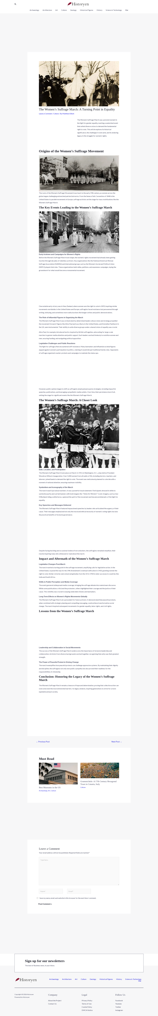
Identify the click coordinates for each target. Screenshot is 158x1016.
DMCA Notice (87, 1010)
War (126, 10)
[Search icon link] (15, 4)
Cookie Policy (87, 1007)
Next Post (117, 742)
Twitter (118, 1007)
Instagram (119, 1010)
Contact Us (52, 1004)
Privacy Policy (87, 1000)
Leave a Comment (45, 114)
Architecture (47, 10)
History (99, 10)
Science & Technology (114, 10)
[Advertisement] (79, 36)
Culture (64, 10)
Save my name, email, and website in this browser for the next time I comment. (68, 898)
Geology (73, 10)
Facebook (119, 1000)
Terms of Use (86, 1004)
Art (56, 10)
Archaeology (34, 10)
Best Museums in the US (50, 787)
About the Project (54, 1000)
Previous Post (43, 742)
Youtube (118, 1004)
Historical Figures (86, 10)
